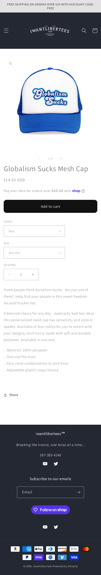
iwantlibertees (42, 566)
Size (6, 243)
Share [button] (13, 395)
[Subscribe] (78, 492)
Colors (8, 221)
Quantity (10, 265)
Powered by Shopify (65, 566)
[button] (6, 30)
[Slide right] (61, 158)
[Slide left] (39, 158)
